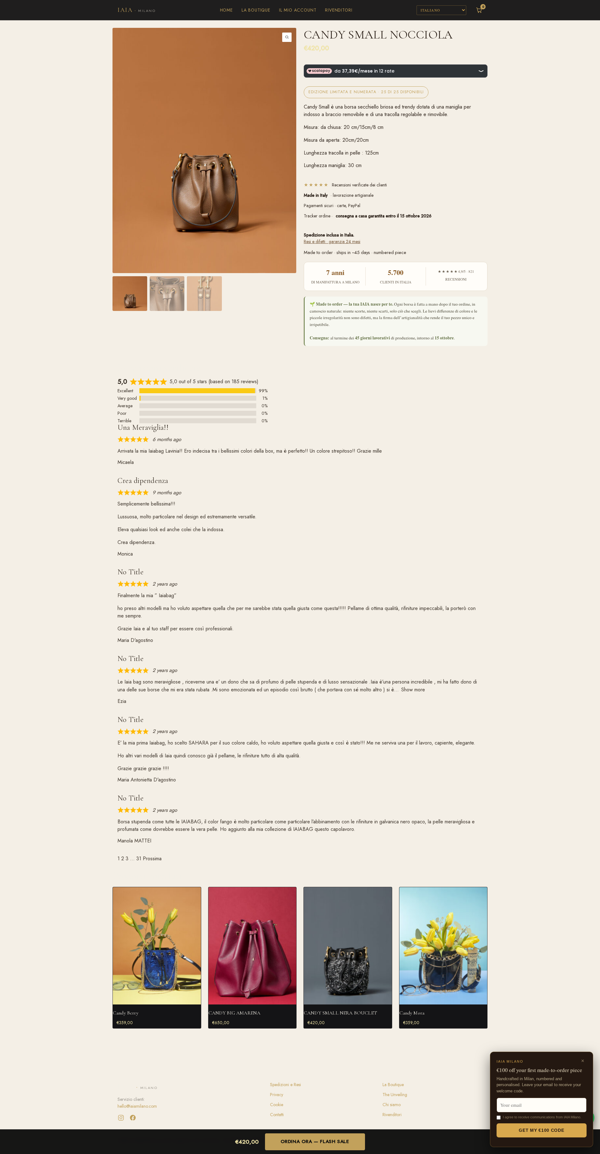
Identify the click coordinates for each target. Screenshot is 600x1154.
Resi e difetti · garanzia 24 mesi (332, 241)
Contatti (277, 1114)
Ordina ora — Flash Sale (315, 1141)
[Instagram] (121, 1117)
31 (138, 858)
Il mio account (297, 10)
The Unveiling (394, 1094)
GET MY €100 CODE (541, 1130)
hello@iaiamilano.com (137, 1106)
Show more (413, 689)
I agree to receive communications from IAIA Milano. (542, 1117)
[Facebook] (132, 1117)
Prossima (152, 858)
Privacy (276, 1094)
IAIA (137, 10)
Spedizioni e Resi (285, 1084)
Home (226, 10)
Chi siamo (391, 1104)
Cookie (276, 1104)
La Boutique (256, 10)
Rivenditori (338, 10)
